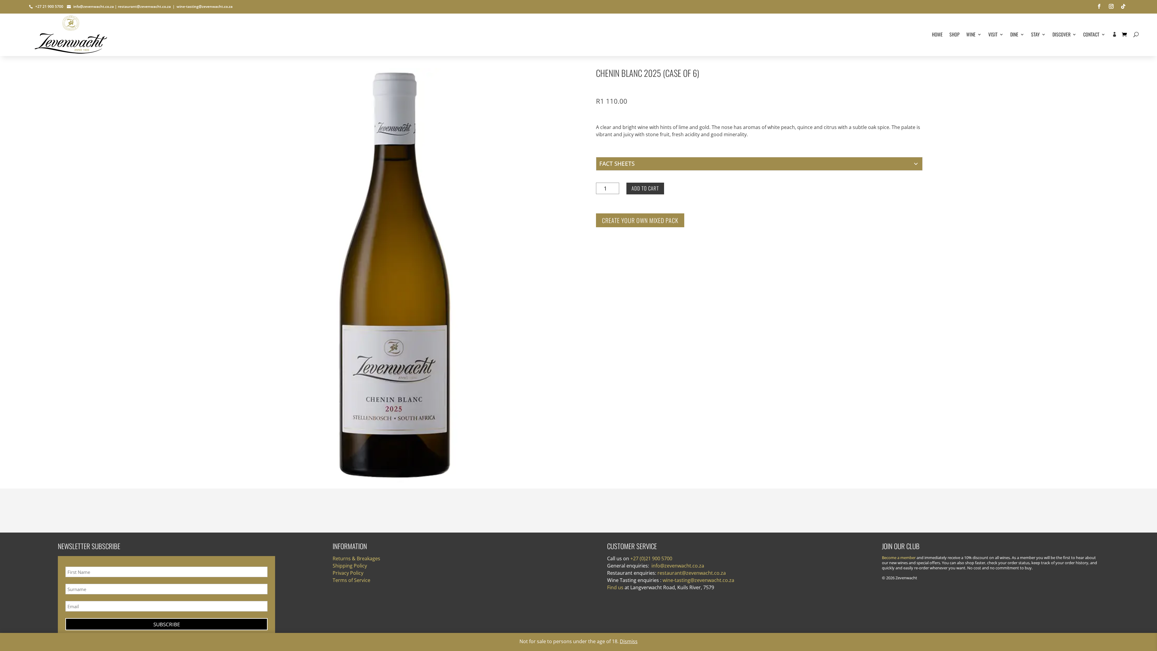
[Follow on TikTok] (1123, 6)
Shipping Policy (350, 565)
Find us (615, 587)
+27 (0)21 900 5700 (651, 558)
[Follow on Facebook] (1099, 6)
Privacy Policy (348, 573)
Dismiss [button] (629, 641)
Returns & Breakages (356, 558)
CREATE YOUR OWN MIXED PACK (640, 220)
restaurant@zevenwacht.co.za (144, 6)
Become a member (899, 557)
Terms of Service (351, 580)
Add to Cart (645, 188)
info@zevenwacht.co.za (93, 6)
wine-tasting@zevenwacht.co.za (205, 6)
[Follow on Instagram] (1111, 6)
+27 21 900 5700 (50, 6)
